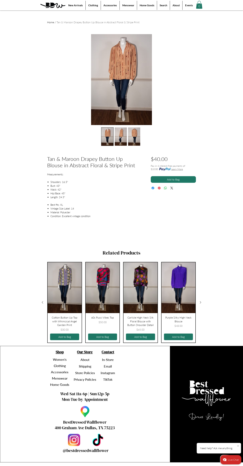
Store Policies (85, 373)
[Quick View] (65, 287)
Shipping (85, 366)
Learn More (177, 169)
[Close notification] (238, 446)
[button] (199, 5)
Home (50, 22)
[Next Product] (200, 302)
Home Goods (59, 384)
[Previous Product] (42, 302)
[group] (121, 302)
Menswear (59, 378)
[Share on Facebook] (153, 188)
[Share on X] (172, 188)
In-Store (108, 360)
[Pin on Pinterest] (159, 188)
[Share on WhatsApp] (165, 188)
